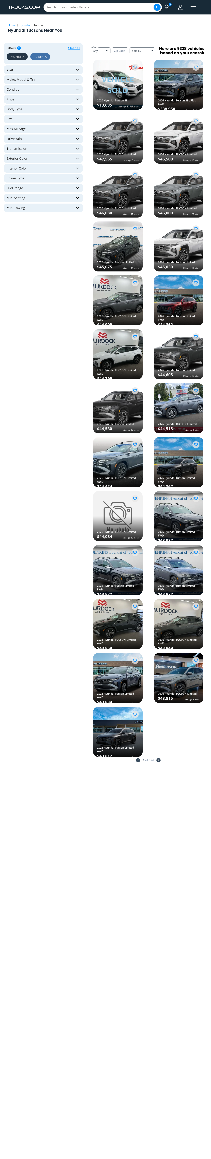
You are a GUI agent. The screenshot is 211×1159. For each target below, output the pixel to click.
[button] (17, 56)
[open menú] (193, 7)
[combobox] (142, 51)
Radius (96, 47)
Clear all (74, 48)
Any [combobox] (95, 51)
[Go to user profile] (180, 7)
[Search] (157, 7)
